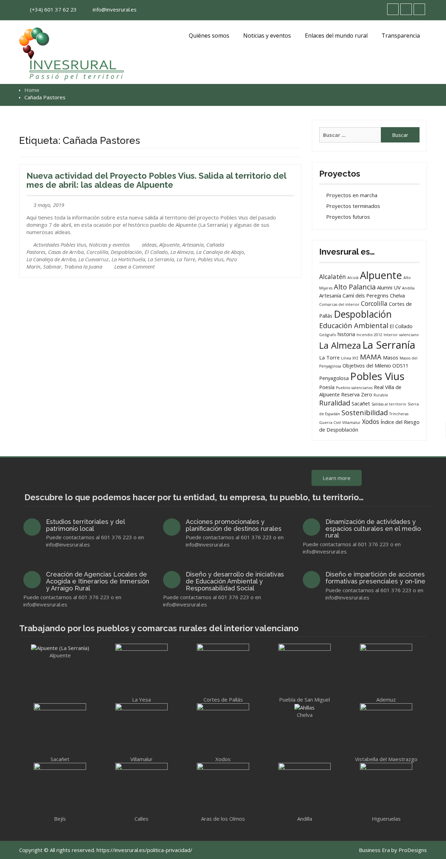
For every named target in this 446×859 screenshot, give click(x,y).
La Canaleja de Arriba (51, 259)
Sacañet (361, 403)
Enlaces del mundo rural (336, 35)
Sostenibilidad (364, 412)
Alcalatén (332, 276)
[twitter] (393, 9)
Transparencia (401, 35)
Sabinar (52, 266)
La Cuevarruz (93, 259)
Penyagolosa (334, 377)
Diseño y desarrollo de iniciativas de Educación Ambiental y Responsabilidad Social (235, 581)
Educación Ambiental (353, 325)
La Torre (186, 259)
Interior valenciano (401, 334)
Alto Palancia (355, 287)
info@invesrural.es (115, 9)
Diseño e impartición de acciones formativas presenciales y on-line (375, 578)
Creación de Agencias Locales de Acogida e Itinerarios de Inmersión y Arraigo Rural (97, 581)
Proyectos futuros (348, 216)
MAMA (371, 357)
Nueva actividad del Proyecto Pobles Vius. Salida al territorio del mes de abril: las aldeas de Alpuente (156, 180)
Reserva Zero (356, 394)
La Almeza (181, 251)
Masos (390, 357)
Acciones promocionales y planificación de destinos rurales (234, 525)
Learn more (337, 477)
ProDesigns (413, 849)
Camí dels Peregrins (366, 295)
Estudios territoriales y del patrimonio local (85, 525)
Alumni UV (389, 287)
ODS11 (400, 365)
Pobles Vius (210, 259)
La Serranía (161, 259)
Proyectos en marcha (351, 195)
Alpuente (169, 244)
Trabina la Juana (83, 266)
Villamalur (351, 422)
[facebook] (406, 9)
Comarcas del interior (339, 304)
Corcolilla (97, 251)
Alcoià (353, 277)
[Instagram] (419, 9)
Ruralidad (334, 403)
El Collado (156, 251)
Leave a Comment (134, 266)
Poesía (326, 387)
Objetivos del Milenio (367, 365)
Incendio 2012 (369, 334)
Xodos (370, 421)
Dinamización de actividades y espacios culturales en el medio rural (373, 528)
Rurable (381, 395)
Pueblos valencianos (354, 387)
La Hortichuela (128, 259)
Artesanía (192, 244)
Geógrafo (327, 334)
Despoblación (126, 251)
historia (346, 334)
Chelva (397, 295)
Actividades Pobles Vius (59, 244)
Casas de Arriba (66, 251)
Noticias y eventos (267, 35)
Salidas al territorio (388, 404)
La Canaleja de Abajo (220, 251)
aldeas (149, 244)
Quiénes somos (209, 35)
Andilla (408, 288)
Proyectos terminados (353, 205)
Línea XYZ (350, 358)
